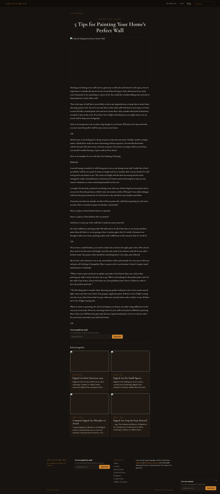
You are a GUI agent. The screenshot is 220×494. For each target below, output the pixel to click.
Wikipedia (139, 463)
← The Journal (77, 13)
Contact (117, 466)
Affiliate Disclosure (121, 482)
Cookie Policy (119, 479)
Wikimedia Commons (151, 463)
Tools (181, 3)
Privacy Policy (119, 469)
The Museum (171, 3)
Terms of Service (120, 473)
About (116, 463)
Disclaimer (117, 476)
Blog (189, 3)
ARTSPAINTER (16, 3)
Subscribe (117, 336)
